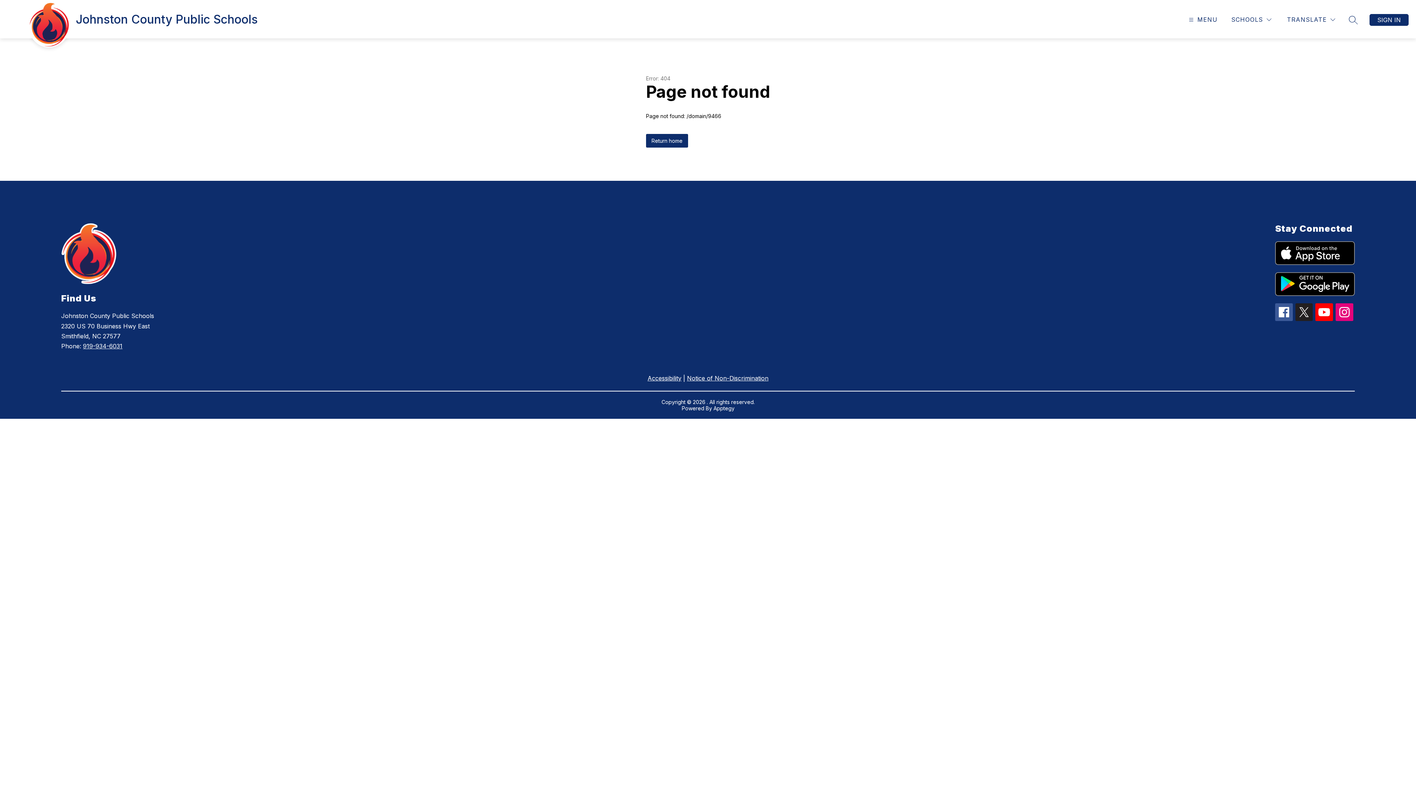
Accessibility (664, 378)
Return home (667, 141)
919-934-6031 (102, 346)
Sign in (1389, 20)
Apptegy (724, 408)
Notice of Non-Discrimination (727, 378)
